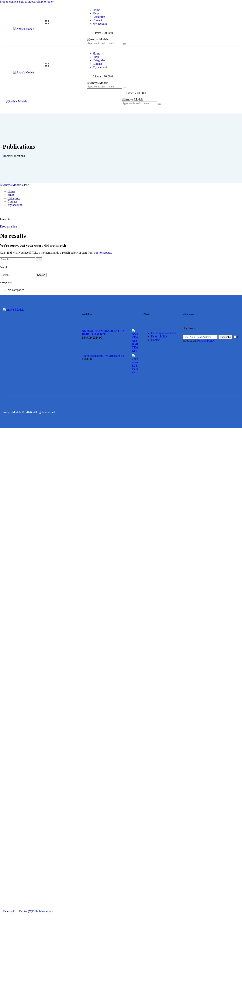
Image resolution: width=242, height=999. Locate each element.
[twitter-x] (2, 211)
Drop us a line (8, 226)
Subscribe (225, 337)
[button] (124, 109)
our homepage (102, 252)
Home (6, 155)
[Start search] (39, 259)
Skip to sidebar (27, 1)
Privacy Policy (205, 340)
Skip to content (9, 1)
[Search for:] (18, 274)
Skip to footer (45, 1)
